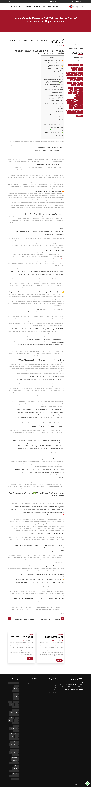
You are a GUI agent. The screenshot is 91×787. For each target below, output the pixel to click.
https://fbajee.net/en (78, 103)
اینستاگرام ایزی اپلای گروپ (78, 57)
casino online (79, 77)
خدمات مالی (60, 634)
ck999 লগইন (70, 88)
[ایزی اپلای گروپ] (76, 6)
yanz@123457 (59, 45)
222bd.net (76, 75)
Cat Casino (60, 108)
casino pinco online (71, 77)
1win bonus (80, 67)
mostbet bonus (79, 105)
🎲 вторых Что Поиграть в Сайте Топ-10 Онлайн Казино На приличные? (54, 104)
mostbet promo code (78, 108)
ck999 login (73, 85)
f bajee (70, 93)
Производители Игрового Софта (56, 65)
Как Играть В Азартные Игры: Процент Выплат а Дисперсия (54, 110)
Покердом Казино (59, 78)
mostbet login (72, 105)
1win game (80, 70)
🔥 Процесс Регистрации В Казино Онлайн (53, 60)
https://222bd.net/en (78, 98)
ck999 (72, 80)
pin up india (80, 113)
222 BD (68, 72)
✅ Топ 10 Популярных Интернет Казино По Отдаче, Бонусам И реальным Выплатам (53, 133)
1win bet (70, 65)
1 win (81, 65)
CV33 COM (80, 93)
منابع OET (20, 6)
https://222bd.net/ (79, 95)
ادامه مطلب (59, 660)
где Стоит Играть (59, 107)
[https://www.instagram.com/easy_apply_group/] (9, 1)
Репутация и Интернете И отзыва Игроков (53, 79)
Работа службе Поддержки (57, 127)
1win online (80, 72)
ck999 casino (80, 85)
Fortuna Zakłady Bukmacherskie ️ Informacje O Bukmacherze (22, 618)
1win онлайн (74, 72)
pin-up (71, 108)
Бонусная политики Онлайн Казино (55, 81)
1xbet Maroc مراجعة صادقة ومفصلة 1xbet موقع (50, 618)
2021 (82, 785)
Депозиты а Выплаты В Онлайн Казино (54, 102)
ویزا (55, 685)
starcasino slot (79, 115)
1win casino (74, 67)
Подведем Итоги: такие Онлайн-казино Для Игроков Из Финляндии (53, 93)
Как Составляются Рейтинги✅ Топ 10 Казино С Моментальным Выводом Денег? (53, 83)
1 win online (76, 65)
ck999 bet (69, 82)
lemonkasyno (70, 103)
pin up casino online (71, 110)
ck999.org (80, 90)
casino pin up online (78, 80)
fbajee (75, 93)
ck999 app (80, 82)
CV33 (71, 90)
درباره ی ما (49, 6)
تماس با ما (10, 6)
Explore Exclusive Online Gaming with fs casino (22, 637)
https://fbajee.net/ (70, 100)
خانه (64, 24)
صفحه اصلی (55, 6)
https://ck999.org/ (79, 100)
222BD (81, 75)
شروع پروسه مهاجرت (36, 6)
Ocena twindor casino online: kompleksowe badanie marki (54, 637)
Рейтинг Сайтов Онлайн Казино (56, 59)
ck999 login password (78, 88)
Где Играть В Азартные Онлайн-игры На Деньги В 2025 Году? (54, 115)
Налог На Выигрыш (58, 135)
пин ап (62, 188)
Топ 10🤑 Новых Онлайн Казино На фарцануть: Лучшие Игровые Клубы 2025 (54, 130)
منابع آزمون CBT (27, 6)
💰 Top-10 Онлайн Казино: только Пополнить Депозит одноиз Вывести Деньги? (55, 68)
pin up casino (79, 110)
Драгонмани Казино (58, 113)
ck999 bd (75, 82)
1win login (74, 70)
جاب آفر (55, 687)
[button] (87, 783)
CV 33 (76, 90)
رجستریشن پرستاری (52, 689)
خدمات (44, 6)
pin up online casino (72, 113)
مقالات (15, 6)
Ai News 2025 (69, 75)
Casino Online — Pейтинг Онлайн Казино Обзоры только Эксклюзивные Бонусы (54, 99)
